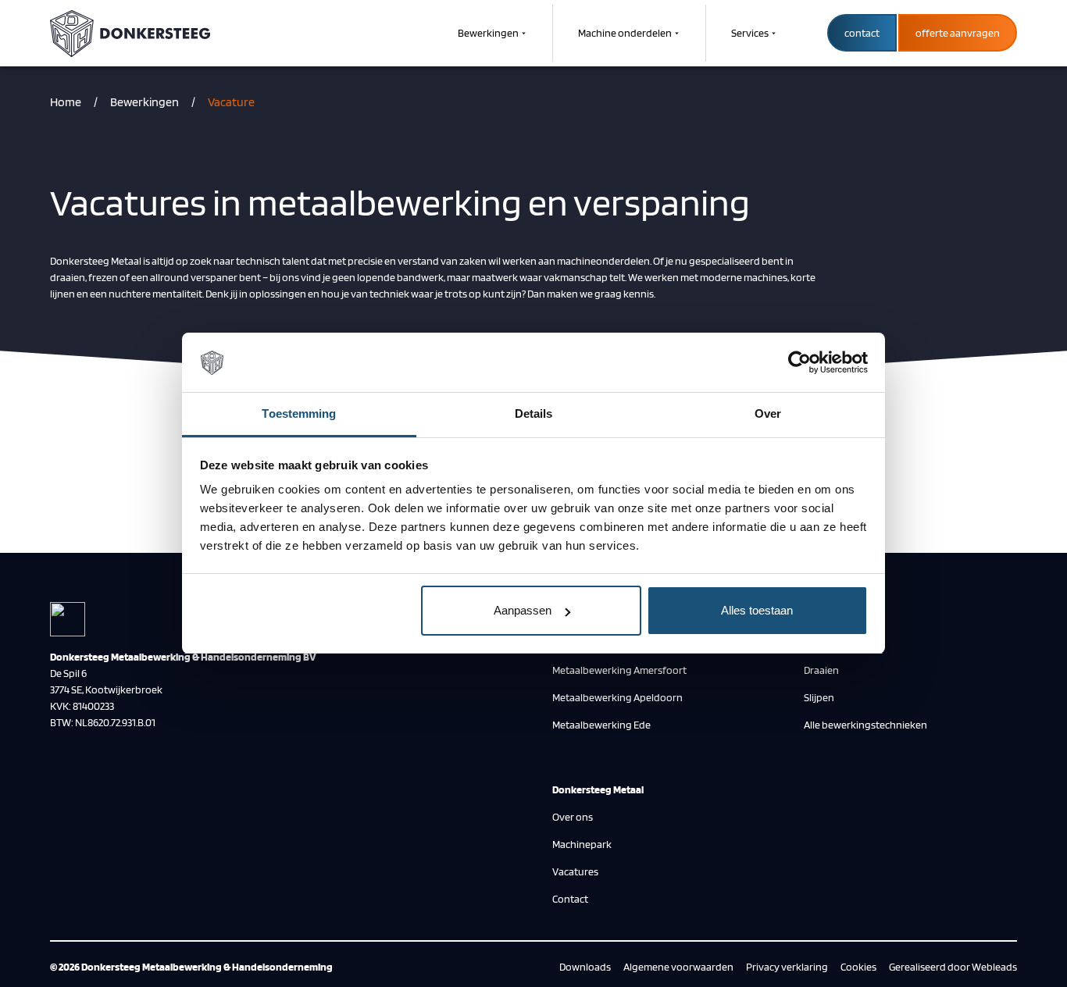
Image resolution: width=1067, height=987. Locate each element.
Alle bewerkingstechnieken (865, 724)
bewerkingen (144, 101)
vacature (231, 101)
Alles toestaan (757, 610)
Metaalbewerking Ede (601, 724)
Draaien (821, 670)
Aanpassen (522, 610)
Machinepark (582, 844)
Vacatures (575, 871)
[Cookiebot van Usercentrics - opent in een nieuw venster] (799, 363)
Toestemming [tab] (299, 414)
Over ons (572, 817)
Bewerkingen (488, 33)
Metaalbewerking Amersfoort (619, 670)
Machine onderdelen (625, 33)
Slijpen (819, 697)
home (65, 101)
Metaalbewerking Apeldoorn (617, 697)
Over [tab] (768, 414)
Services (750, 33)
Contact (570, 899)
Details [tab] (534, 414)
